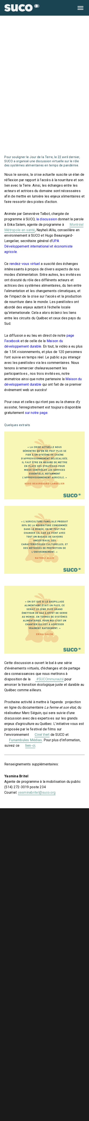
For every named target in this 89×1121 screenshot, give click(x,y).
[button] (80, 7)
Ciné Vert (42, 735)
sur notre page (36, 413)
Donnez (66, 1017)
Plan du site (38, 967)
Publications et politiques (51, 948)
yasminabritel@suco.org (37, 792)
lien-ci (30, 745)
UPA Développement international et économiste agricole (38, 246)
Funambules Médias (25, 740)
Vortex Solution (75, 1099)
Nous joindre (39, 928)
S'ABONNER (66, 1077)
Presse (34, 938)
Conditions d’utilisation (49, 957)
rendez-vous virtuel (25, 264)
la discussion (46, 219)
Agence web (56, 1099)
